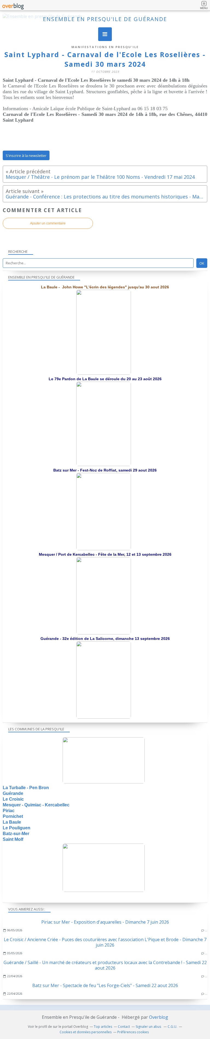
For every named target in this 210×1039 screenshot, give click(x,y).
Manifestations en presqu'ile (105, 47)
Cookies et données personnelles (86, 1032)
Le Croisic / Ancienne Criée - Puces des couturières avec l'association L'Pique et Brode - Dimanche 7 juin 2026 (105, 942)
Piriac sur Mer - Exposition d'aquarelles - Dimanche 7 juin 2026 (105, 922)
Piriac (8, 810)
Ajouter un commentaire (48, 223)
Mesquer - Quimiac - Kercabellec (36, 805)
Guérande (13, 793)
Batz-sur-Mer (16, 833)
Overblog (158, 1017)
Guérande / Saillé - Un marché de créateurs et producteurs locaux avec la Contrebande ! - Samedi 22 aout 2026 (105, 965)
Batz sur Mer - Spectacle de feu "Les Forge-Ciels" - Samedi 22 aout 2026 (105, 985)
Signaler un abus (149, 1026)
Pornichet (13, 816)
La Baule (12, 822)
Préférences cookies (133, 1032)
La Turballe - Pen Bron (26, 787)
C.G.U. (172, 1026)
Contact (124, 1026)
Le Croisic (13, 799)
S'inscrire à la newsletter (26, 155)
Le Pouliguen (16, 828)
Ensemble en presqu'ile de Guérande (105, 19)
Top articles (103, 1026)
